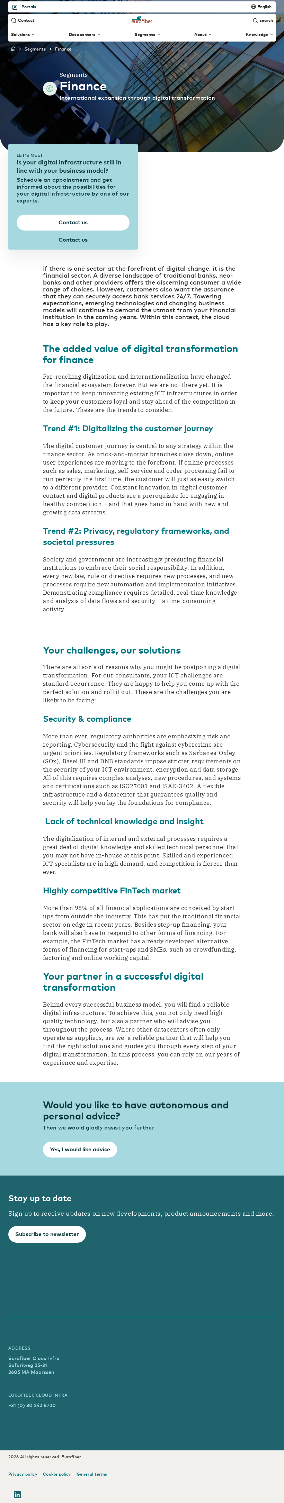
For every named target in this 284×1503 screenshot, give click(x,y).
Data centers (82, 34)
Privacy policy (22, 1474)
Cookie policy (57, 1474)
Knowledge (257, 34)
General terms (92, 1474)
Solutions (20, 34)
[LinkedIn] (17, 1495)
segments (35, 49)
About (200, 34)
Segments (145, 34)
